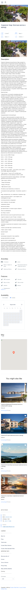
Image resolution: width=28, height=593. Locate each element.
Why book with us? (5, 556)
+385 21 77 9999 (7, 521)
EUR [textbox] (3, 579)
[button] (25, 54)
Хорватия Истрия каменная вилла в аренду (12, 435)
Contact (2, 559)
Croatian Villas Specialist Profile (8, 548)
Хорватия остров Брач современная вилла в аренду (12, 496)
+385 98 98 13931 (8, 517)
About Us (3, 536)
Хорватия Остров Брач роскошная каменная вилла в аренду (14, 465)
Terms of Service (4, 562)
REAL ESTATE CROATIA (6, 568)
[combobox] (8, 578)
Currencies (3, 576)
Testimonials (3, 542)
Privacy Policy (4, 565)
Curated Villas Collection (6, 545)
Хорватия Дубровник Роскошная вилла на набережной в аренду (11, 405)
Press (2, 539)
